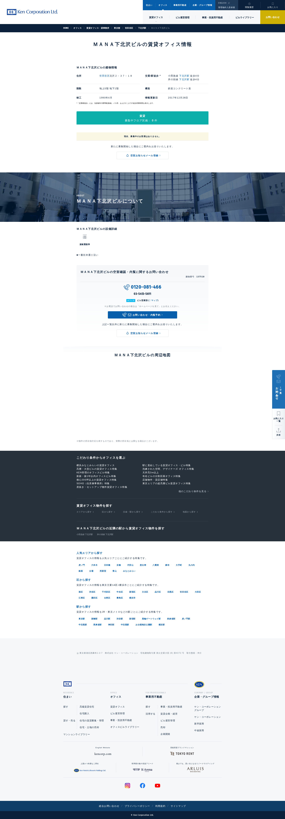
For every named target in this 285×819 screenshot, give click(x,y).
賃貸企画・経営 (168, 713)
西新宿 (103, 571)
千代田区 (106, 592)
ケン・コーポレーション (207, 717)
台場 (91, 571)
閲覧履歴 (249, 7)
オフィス (162, 5)
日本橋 (107, 565)
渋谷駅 (120, 619)
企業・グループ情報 (202, 5)
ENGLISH (222, 3)
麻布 (167, 565)
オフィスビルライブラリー (124, 727)
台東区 (107, 598)
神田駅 (111, 625)
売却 (162, 727)
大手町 (179, 565)
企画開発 (165, 734)
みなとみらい (129, 571)
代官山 (130, 565)
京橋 (119, 565)
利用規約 (160, 806)
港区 (81, 592)
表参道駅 (171, 619)
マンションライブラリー (76, 734)
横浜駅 (162, 625)
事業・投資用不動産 (212, 17)
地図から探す (189, 512)
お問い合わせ (273, 17)
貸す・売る (69, 720)
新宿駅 (132, 619)
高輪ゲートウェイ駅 (151, 619)
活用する (150, 713)
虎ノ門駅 (186, 619)
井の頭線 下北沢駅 (105, 534)
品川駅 (107, 619)
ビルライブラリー (245, 17)
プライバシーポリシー (137, 806)
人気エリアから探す (90, 553)
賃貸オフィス (117, 706)
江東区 (82, 598)
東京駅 (82, 619)
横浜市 (132, 598)
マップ (154, 300)
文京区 (145, 592)
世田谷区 (104, 75)
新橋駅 (94, 619)
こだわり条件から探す (162, 512)
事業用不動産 (180, 5)
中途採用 (199, 730)
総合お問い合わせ (109, 806)
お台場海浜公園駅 (144, 625)
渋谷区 (92, 592)
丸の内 (192, 565)
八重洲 (156, 565)
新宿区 (132, 592)
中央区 (120, 592)
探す (65, 706)
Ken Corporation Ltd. (32, 12)
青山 (114, 571)
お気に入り (272, 7)
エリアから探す (84, 512)
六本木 (94, 565)
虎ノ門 (82, 565)
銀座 (81, 571)
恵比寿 (143, 565)
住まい (149, 5)
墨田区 (94, 598)
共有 (278, 435)
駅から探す (84, 606)
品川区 (158, 592)
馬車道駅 (97, 625)
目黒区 (170, 592)
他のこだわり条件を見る (192, 491)
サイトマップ (178, 806)
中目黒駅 (83, 625)
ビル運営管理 (183, 17)
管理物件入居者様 (226, 7)
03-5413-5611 (142, 294)
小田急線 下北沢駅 (85, 534)
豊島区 (120, 598)
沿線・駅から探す (132, 512)
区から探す (107, 512)
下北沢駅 (184, 75)
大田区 (198, 592)
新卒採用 (199, 723)
